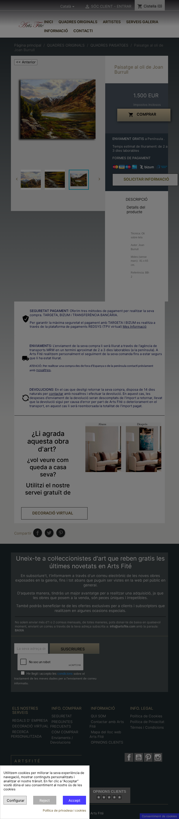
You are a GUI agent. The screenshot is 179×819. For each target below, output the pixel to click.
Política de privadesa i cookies (64, 810)
